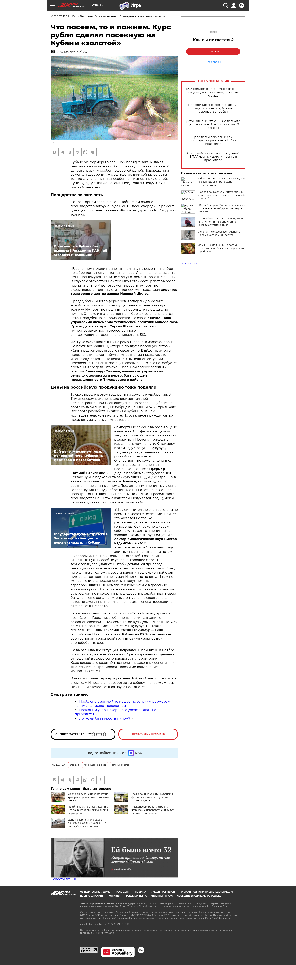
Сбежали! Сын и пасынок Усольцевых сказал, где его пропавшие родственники (221, 182)
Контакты (114, 896)
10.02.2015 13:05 (60, 16)
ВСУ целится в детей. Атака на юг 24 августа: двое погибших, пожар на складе (213, 92)
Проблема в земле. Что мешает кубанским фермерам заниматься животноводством (122, 704)
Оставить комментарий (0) (148, 734)
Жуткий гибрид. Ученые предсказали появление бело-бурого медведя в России (221, 208)
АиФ (53, 142)
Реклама (140, 892)
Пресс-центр (122, 892)
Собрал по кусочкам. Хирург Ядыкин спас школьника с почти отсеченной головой (221, 195)
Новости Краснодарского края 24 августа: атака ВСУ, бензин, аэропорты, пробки (213, 108)
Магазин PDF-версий (163, 892)
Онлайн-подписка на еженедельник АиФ (207, 892)
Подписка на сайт (91, 896)
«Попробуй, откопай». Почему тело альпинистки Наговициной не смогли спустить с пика (220, 221)
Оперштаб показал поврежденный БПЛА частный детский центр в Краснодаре (213, 157)
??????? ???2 (190, 264)
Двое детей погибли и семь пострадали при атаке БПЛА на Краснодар (213, 140)
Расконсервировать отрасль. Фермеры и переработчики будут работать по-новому (152, 810)
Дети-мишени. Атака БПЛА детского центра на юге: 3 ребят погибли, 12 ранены (213, 124)
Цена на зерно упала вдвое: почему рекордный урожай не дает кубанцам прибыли (87, 823)
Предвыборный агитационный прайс (149, 896)
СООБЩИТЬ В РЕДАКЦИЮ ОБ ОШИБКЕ (199, 896)
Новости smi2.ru (64, 879)
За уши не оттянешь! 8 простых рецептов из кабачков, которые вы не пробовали (221, 248)
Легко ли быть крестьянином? (104, 718)
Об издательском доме (95, 892)
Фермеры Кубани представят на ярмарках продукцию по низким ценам (88, 797)
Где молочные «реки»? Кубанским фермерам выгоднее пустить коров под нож (152, 797)
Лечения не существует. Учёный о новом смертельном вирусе (219, 233)
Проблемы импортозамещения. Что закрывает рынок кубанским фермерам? (88, 810)
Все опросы (213, 62)
